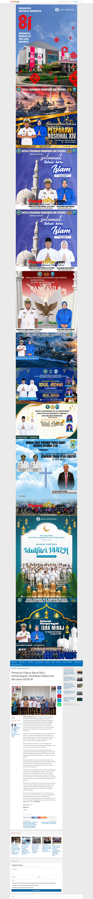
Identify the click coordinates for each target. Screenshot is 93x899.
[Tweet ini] (59, 692)
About (75, 703)
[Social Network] (81, 1)
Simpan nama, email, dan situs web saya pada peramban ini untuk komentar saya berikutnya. (34, 883)
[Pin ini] (59, 696)
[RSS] (45, 817)
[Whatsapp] (59, 704)
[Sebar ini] (59, 688)
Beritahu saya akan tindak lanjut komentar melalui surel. (26, 885)
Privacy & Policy (72, 705)
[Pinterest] (39, 817)
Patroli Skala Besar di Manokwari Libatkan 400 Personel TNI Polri (48, 822)
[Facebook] (33, 817)
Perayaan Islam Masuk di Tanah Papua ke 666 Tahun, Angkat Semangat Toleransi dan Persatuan (35, 848)
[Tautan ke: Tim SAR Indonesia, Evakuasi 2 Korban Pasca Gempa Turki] (12, 724)
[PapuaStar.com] (15, 1)
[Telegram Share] (59, 700)
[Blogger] (42, 817)
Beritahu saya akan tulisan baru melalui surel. (23, 887)
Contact (77, 705)
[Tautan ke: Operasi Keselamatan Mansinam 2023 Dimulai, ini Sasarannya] (15, 724)
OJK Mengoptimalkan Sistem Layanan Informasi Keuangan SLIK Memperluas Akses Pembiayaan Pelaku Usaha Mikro (56, 850)
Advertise (66, 705)
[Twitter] (36, 817)
